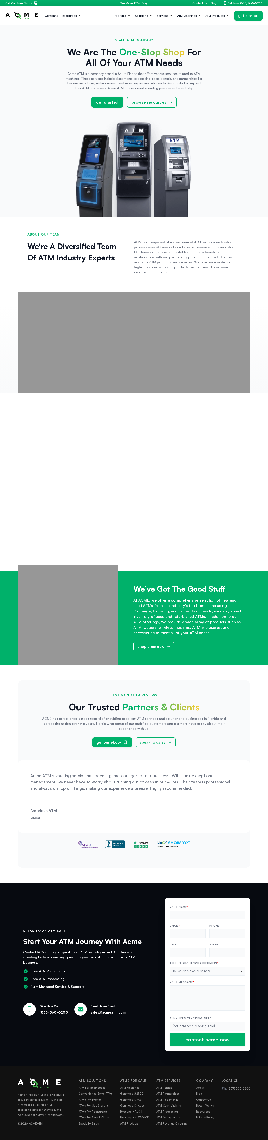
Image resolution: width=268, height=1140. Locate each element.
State (213, 944)
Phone (214, 925)
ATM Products (215, 15)
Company (51, 15)
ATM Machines (187, 15)
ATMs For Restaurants (93, 1111)
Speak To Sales (153, 742)
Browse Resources (148, 102)
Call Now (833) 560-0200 (245, 3)
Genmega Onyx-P (132, 1099)
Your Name (179, 907)
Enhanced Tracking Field (191, 1018)
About (200, 1087)
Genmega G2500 (131, 1093)
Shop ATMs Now (151, 646)
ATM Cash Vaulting (168, 1105)
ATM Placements (167, 1099)
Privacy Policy (205, 1117)
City (173, 944)
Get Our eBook (109, 742)
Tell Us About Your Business (194, 963)
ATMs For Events (90, 1099)
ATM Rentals (164, 1087)
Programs (119, 15)
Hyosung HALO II (131, 1111)
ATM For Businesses (92, 1087)
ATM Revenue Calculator (172, 1123)
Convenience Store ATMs (96, 1093)
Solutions (141, 15)
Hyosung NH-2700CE (134, 1117)
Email (175, 925)
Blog (214, 3)
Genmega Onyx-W (132, 1105)
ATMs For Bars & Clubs (94, 1117)
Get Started (248, 15)
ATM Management (168, 1117)
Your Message (182, 982)
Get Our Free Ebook (18, 3)
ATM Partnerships (168, 1093)
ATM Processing (167, 1111)
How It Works (205, 1105)
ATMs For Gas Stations (94, 1105)
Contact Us (199, 3)
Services (163, 15)
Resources (69, 15)
